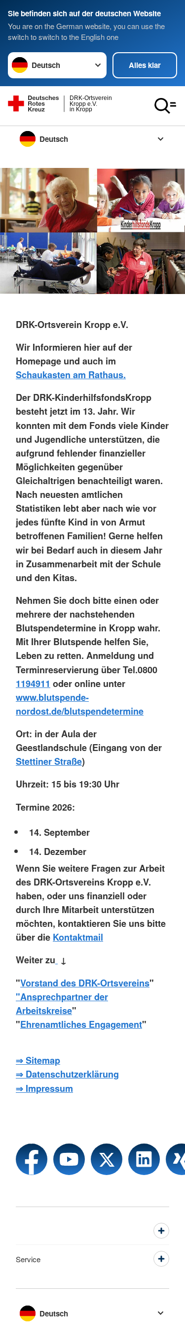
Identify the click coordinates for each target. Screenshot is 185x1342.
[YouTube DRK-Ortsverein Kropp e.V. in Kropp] (69, 1159)
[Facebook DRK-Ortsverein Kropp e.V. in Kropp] (31, 1159)
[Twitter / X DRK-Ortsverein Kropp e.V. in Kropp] (106, 1159)
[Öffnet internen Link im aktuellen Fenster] (56, 959)
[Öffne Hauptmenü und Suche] (165, 106)
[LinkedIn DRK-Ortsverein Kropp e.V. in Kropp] (144, 1159)
